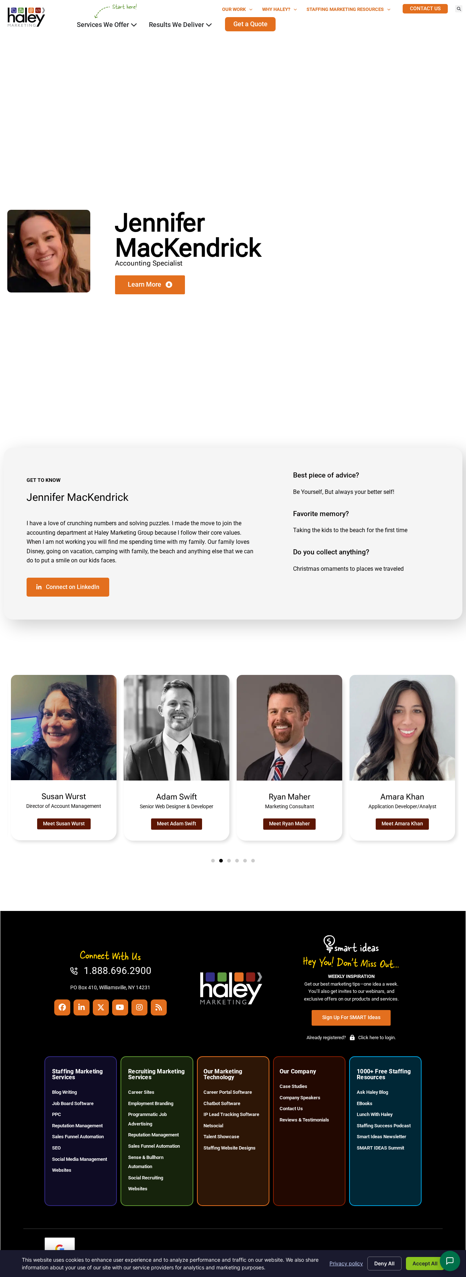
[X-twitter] (101, 1007)
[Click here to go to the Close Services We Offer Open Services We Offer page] (134, 25)
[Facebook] (62, 1007)
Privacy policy (346, 1263)
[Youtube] (120, 1007)
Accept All (425, 1263)
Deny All (384, 1263)
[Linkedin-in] (82, 1007)
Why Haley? (276, 9)
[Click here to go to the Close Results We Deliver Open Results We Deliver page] (209, 25)
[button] (458, 8)
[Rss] (159, 1007)
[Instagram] (139, 1007)
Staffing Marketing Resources (345, 9)
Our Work (234, 9)
